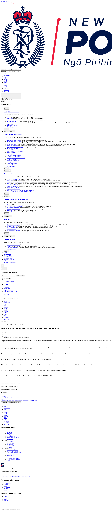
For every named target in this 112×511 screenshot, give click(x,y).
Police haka (9, 433)
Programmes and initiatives (13, 189)
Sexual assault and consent (13, 148)
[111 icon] (2, 323)
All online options (11, 166)
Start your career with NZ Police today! (16, 199)
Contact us (6, 216)
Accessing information (12, 153)
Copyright (6, 484)
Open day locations (8, 255)
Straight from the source (11, 112)
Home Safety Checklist (12, 454)
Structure (9, 183)
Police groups (10, 210)
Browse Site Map (6, 294)
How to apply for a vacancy (13, 209)
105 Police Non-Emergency (13, 225)
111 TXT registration (12, 227)
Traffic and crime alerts (9, 260)
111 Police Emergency (12, 226)
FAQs (5, 490)
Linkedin (6, 500)
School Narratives (8, 256)
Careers (6, 196)
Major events (10, 124)
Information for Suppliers (13, 160)
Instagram (6, 498)
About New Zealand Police (13, 179)
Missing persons (10, 162)
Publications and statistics (13, 184)
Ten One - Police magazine (10, 262)
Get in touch (7, 219)
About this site (7, 483)
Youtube (6, 499)
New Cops (9, 205)
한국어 (5, 86)
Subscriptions (10, 122)
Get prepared (10, 444)
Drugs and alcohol (11, 152)
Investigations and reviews (13, 187)
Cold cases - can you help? (13, 458)
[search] (2, 265)
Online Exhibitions (11, 436)
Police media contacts (12, 125)
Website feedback (11, 461)
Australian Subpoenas (12, 163)
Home (5, 252)
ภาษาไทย (6, 90)
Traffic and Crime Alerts (9, 259)
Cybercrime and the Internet (13, 156)
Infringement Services (12, 144)
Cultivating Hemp (11, 164)
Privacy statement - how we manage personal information (20, 190)
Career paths (10, 441)
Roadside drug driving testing (11, 291)
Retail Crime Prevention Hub (14, 452)
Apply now (9, 447)
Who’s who (9, 432)
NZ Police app (10, 127)
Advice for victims (11, 143)
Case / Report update (9, 281)
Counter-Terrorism (11, 159)
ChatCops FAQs (11, 445)
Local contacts (10, 231)
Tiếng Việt (6, 91)
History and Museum (12, 186)
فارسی (5, 82)
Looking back (10, 435)
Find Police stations (11, 229)
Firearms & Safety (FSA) (13, 149)
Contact (5, 486)
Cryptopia (6, 284)
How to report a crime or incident (15, 151)
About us (6, 170)
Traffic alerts (10, 120)
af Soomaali (6, 88)
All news (9, 117)
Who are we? (8, 174)
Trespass (6, 285)
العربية (5, 81)
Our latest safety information (13, 451)
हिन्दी (5, 78)
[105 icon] (5, 323)
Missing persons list (11, 249)
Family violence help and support (15, 147)
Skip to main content (6, 1)
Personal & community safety (14, 141)
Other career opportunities (13, 207)
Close (5, 129)
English (5, 73)
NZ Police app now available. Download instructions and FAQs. (16, 476)
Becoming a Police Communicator (15, 206)
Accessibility (7, 487)
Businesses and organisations (14, 155)
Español (6, 79)
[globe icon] (2, 297)
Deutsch (6, 83)
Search (2, 99)
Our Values (9, 180)
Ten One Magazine (11, 121)
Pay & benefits (10, 443)
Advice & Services (8, 131)
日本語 (5, 85)
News (5, 108)
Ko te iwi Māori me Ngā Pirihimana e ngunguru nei (19, 191)
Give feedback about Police (13, 230)
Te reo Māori (7, 75)
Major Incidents (7, 254)
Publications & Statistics (12, 450)
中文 (5, 76)
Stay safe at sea (10, 455)
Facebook (6, 496)
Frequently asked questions (13, 140)
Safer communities (9, 239)
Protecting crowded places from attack (16, 158)
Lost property (7, 283)
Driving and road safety (12, 145)
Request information (8, 290)
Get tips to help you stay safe (12, 134)
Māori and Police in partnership (14, 182)
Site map (6, 488)
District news (10, 118)
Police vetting (7, 288)
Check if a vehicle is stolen (13, 245)
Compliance (6, 287)
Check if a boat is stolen (12, 247)
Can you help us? (8, 236)
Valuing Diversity (11, 211)
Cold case (9, 246)
